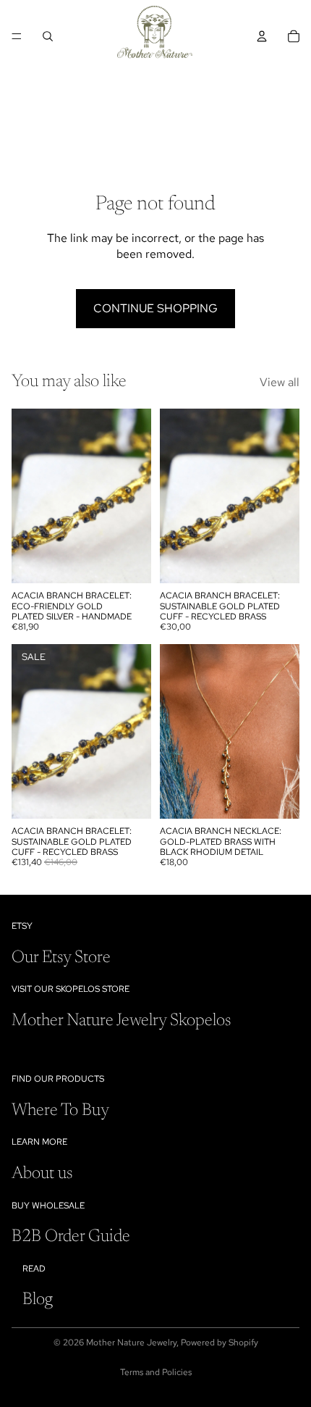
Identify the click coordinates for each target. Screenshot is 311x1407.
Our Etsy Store (61, 957)
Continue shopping (155, 308)
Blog (37, 1299)
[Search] (48, 36)
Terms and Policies (156, 1372)
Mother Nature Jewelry (131, 1342)
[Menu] (16, 36)
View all (279, 382)
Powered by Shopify (219, 1342)
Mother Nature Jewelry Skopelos (121, 1021)
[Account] (262, 36)
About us (42, 1173)
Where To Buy (60, 1110)
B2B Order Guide (71, 1236)
